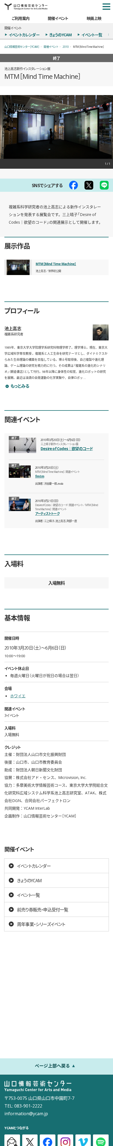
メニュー (106, 6)
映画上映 (94, 18)
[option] (56, 127)
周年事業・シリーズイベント (41, 924)
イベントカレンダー (24, 34)
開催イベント (58, 18)
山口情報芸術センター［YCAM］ (21, 47)
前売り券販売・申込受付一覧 (42, 909)
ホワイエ (18, 695)
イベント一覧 (91, 34)
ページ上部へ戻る (52, 1065)
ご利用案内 (20, 18)
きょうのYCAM (60, 34)
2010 (66, 47)
